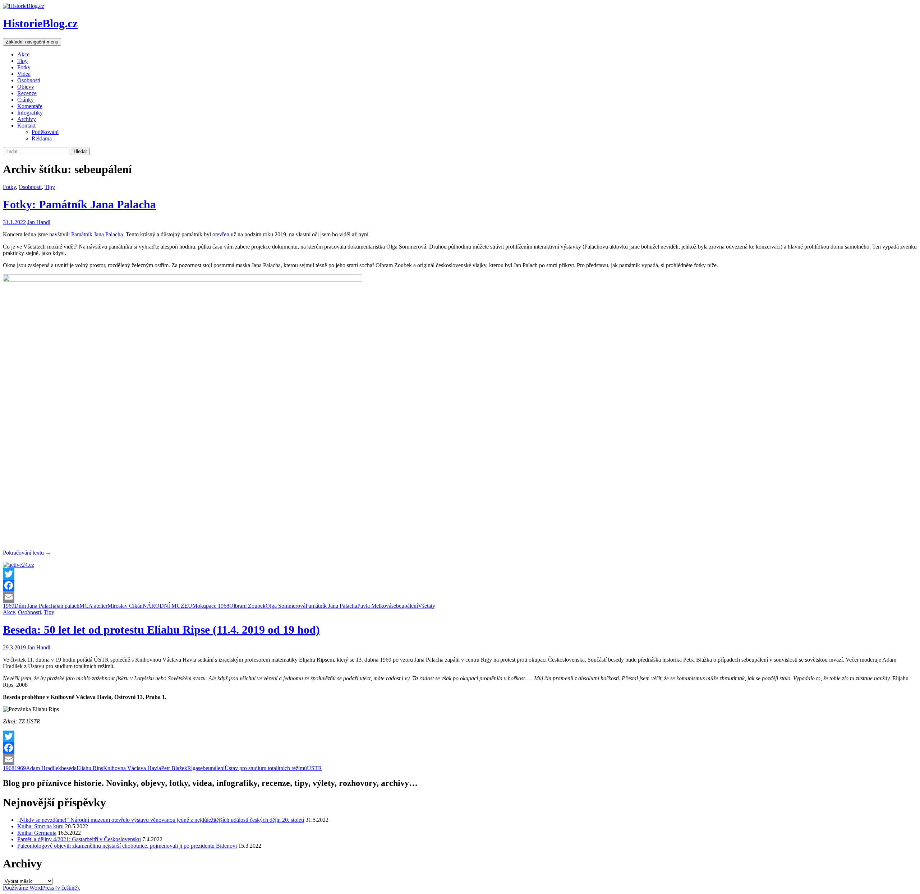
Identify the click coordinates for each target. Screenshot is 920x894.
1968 (8, 768)
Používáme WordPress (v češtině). (41, 888)
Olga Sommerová (285, 606)
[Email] (460, 597)
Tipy (22, 61)
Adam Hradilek (43, 768)
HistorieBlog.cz (40, 23)
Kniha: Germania (36, 833)
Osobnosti (28, 80)
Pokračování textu (27, 553)
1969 (8, 606)
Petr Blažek (174, 768)
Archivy (26, 119)
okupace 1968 (213, 606)
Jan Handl (38, 222)
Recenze (27, 93)
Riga (192, 768)
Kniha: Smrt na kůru (40, 826)
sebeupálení (404, 606)
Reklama (42, 138)
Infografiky (30, 113)
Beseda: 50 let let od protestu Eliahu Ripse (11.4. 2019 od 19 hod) (161, 629)
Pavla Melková (374, 606)
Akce (23, 54)
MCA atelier (93, 606)
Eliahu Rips (90, 768)
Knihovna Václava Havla (132, 768)
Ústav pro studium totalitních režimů (266, 768)
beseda (69, 768)
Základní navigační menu (32, 42)
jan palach (67, 606)
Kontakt (26, 125)
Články (25, 100)
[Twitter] (460, 574)
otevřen (220, 234)
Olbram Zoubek (247, 606)
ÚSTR (314, 768)
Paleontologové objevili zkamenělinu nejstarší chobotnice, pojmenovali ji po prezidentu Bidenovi (127, 846)
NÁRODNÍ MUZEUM (170, 606)
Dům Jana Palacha (35, 606)
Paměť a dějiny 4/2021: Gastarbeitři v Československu (79, 839)
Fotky (24, 67)
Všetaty (426, 606)
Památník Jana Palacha (97, 234)
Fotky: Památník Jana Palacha (79, 204)
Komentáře (29, 106)
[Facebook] (460, 585)
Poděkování (45, 132)
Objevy (25, 87)
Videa (24, 74)
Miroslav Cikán (125, 606)
